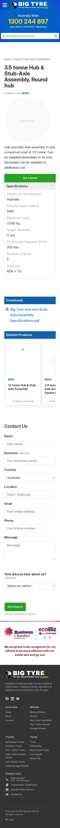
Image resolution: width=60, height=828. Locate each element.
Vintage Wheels (38, 728)
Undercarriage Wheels (16, 766)
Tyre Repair (36, 754)
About (8, 716)
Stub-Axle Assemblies (41, 720)
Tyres (33, 742)
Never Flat (35, 758)
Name (8, 436)
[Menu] (5, 5)
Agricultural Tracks (14, 742)
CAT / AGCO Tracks (15, 750)
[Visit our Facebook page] (7, 699)
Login (11, 819)
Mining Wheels (37, 712)
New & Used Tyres (39, 750)
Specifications (17, 186)
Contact (9, 720)
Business (15, 453)
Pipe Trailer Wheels (40, 724)
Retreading (35, 746)
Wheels (34, 716)
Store (7, 59)
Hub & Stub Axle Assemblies (32, 59)
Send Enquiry (15, 606)
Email (8, 504)
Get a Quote (30, 177)
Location (10, 487)
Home (8, 712)
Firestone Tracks (13, 746)
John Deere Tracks (15, 761)
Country (10, 470)
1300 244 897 (28, 21)
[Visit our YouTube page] (18, 699)
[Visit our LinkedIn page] (12, 699)
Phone (9, 520)
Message (11, 537)
